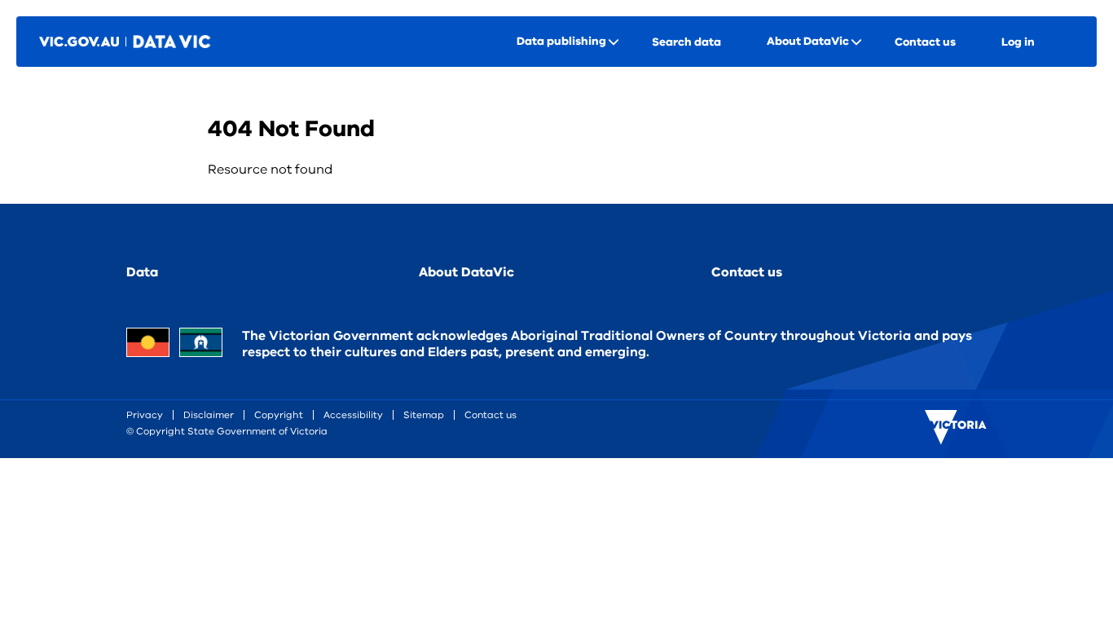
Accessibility (353, 414)
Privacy (144, 414)
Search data (686, 42)
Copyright (278, 414)
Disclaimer (208, 414)
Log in (1018, 42)
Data (142, 272)
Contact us (925, 42)
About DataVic (466, 272)
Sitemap (423, 414)
